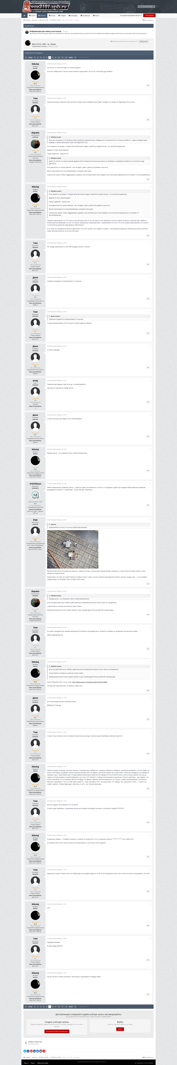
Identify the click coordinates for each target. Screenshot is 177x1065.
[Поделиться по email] (40, 1051)
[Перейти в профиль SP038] (27, 32)
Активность (86, 15)
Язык (26, 1063)
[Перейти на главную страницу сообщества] (24, 15)
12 (66, 57)
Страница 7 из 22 (84, 57)
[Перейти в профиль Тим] (35, 109)
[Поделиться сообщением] (150, 64)
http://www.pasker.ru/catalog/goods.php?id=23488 (89, 682)
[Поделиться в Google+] (31, 1051)
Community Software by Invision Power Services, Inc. (92, 1062)
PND (35, 520)
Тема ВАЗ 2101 (142, 1063)
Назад (30, 57)
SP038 (151, 1063)
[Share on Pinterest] (44, 1051)
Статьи (53, 15)
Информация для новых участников (45, 31)
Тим (35, 98)
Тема (32, 1063)
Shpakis (35, 132)
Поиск (97, 15)
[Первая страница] (25, 57)
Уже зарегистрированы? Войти (130, 15)
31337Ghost (35, 483)
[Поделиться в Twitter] (24, 1051)
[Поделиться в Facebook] (28, 1051)
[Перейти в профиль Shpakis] (35, 144)
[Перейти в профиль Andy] (35, 391)
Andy (35, 380)
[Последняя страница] (75, 57)
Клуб (33, 15)
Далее (71, 57)
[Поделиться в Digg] (34, 1051)
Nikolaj (44, 46)
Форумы (43, 15)
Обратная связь (42, 1063)
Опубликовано (57, 64)
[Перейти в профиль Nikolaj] (28, 43)
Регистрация (149, 15)
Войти (120, 1029)
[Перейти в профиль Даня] (35, 288)
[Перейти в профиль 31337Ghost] (35, 495)
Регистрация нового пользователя (56, 1031)
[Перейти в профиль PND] (35, 531)
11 (62, 57)
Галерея (63, 15)
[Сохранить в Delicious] (37, 1051)
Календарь (74, 15)
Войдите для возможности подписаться (124, 41)
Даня (35, 277)
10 (59, 57)
